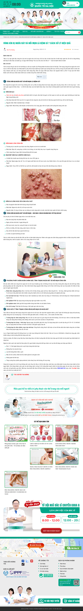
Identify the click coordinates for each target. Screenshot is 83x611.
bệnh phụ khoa (20, 95)
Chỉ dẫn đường (44, 571)
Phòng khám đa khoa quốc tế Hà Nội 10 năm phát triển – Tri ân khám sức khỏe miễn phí (15, 445)
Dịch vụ (25, 31)
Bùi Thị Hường (11, 50)
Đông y (49, 31)
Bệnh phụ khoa (35, 426)
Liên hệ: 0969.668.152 (72, 4)
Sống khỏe (63, 576)
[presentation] (3, 20)
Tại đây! (74, 368)
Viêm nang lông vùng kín (14, 143)
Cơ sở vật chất (44, 568)
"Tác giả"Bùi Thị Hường (21, 374)
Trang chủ (6, 31)
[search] (79, 32)
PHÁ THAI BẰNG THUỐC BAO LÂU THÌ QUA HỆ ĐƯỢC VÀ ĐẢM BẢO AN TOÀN (15, 492)
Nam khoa (63, 563)
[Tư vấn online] (41, 601)
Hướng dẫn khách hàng (10, 33)
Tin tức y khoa (59, 31)
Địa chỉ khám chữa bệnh (66, 568)
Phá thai (62, 573)
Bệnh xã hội (63, 571)
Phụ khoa (62, 566)
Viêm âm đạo (10, 95)
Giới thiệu (16, 31)
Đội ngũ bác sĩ (44, 566)
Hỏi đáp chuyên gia (37, 31)
